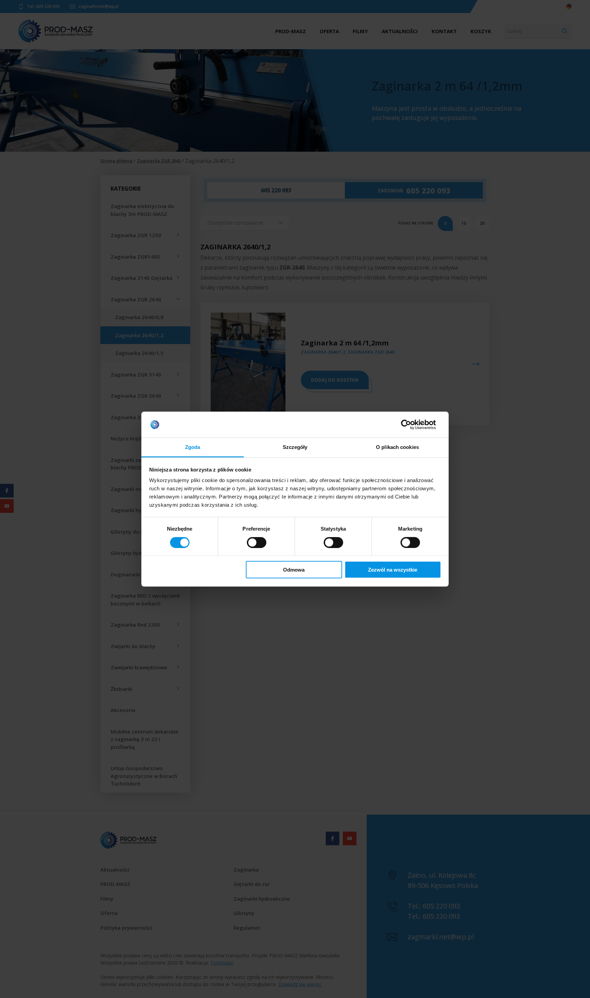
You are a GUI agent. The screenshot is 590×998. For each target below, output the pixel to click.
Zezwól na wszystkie (392, 570)
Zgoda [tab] (192, 447)
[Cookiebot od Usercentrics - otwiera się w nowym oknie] (411, 425)
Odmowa (294, 570)
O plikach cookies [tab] (397, 447)
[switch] (256, 542)
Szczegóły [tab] (295, 447)
